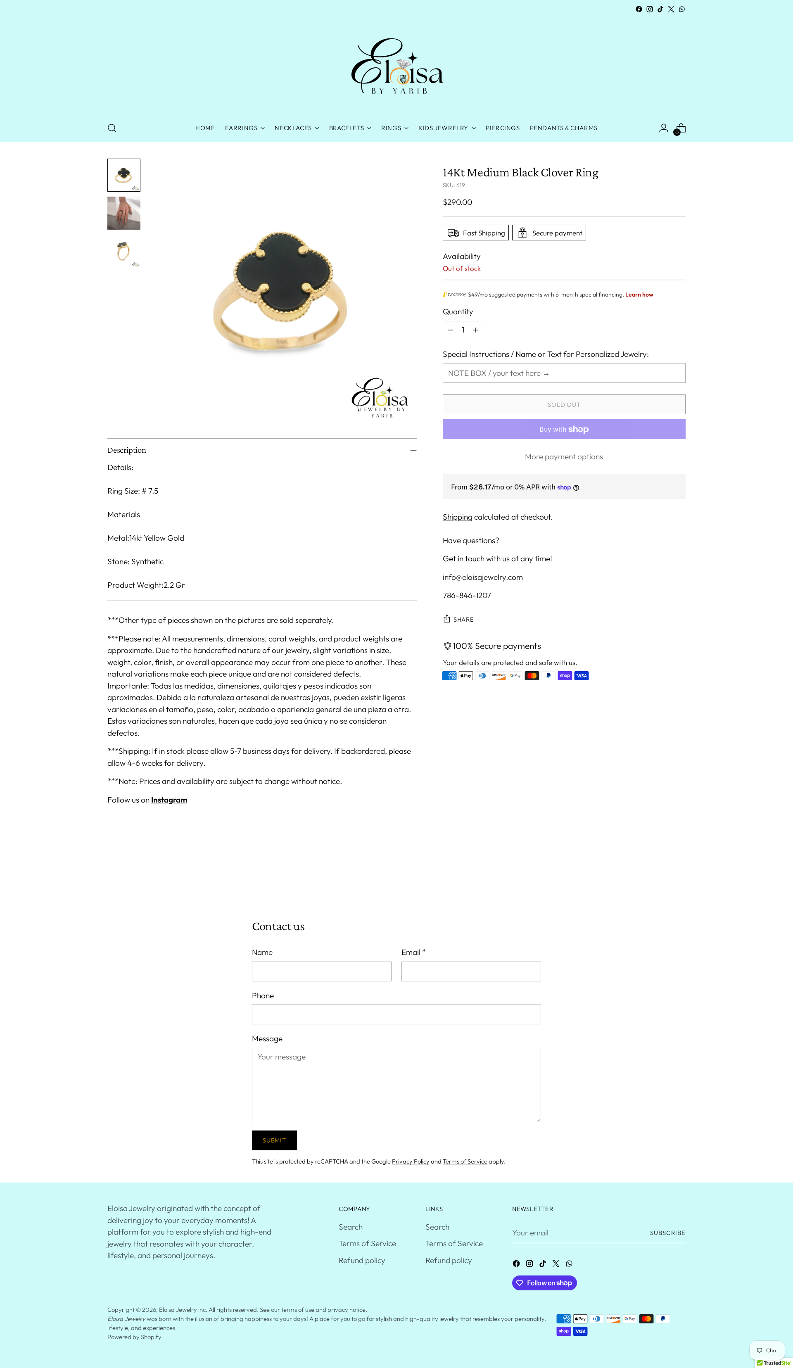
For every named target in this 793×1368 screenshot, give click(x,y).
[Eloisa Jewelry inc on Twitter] (671, 9)
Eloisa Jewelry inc (182, 1309)
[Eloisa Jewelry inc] (396, 64)
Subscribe (668, 1233)
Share (463, 619)
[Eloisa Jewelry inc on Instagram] (649, 9)
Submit (274, 1140)
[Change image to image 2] (123, 213)
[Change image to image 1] (123, 175)
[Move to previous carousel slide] (660, 874)
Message (267, 1038)
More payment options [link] (564, 457)
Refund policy (362, 1260)
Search (351, 1227)
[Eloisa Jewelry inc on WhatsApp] (682, 9)
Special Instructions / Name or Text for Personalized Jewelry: (546, 354)
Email (413, 952)
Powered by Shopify (134, 1337)
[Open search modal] (112, 128)
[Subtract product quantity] (450, 329)
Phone (263, 995)
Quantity (458, 312)
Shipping (457, 517)
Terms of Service (465, 1161)
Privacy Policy (411, 1161)
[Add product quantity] (475, 329)
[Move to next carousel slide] (679, 874)
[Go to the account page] (663, 128)
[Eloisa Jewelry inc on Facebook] (639, 9)
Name (262, 952)
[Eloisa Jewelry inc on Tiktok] (660, 9)
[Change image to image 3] (123, 251)
